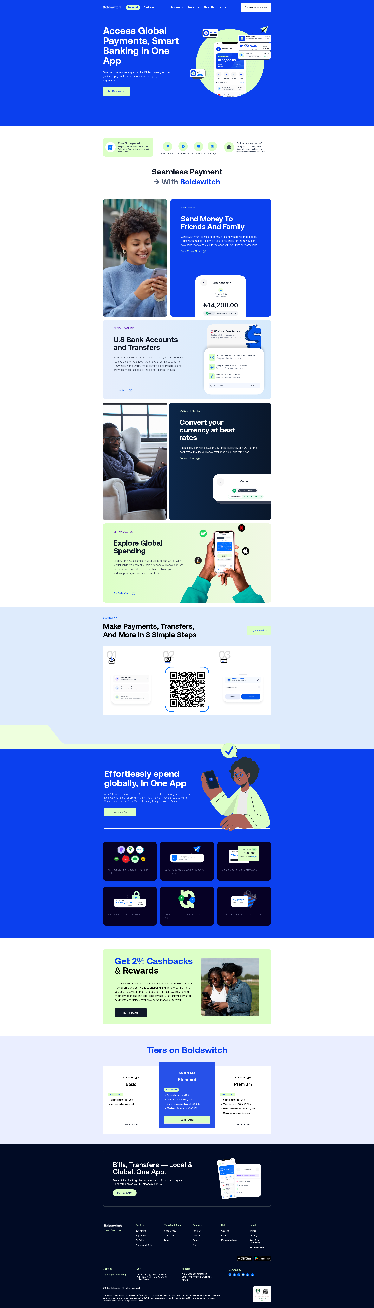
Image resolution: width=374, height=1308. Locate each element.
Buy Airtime (141, 1231)
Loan (166, 1240)
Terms (253, 1231)
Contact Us (198, 1240)
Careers (196, 1235)
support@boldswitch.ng (114, 1274)
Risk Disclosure (257, 1247)
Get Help (225, 1231)
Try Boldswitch (116, 91)
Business (149, 7)
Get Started (131, 1124)
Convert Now (187, 458)
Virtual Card (169, 1235)
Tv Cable (140, 1240)
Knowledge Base (229, 1240)
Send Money (170, 1231)
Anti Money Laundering (255, 1241)
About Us (197, 1231)
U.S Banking (120, 390)
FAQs (223, 1235)
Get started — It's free (256, 7)
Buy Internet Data (144, 1245)
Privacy (253, 1235)
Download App (120, 812)
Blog (195, 1245)
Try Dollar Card (121, 593)
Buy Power (141, 1235)
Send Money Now (190, 251)
